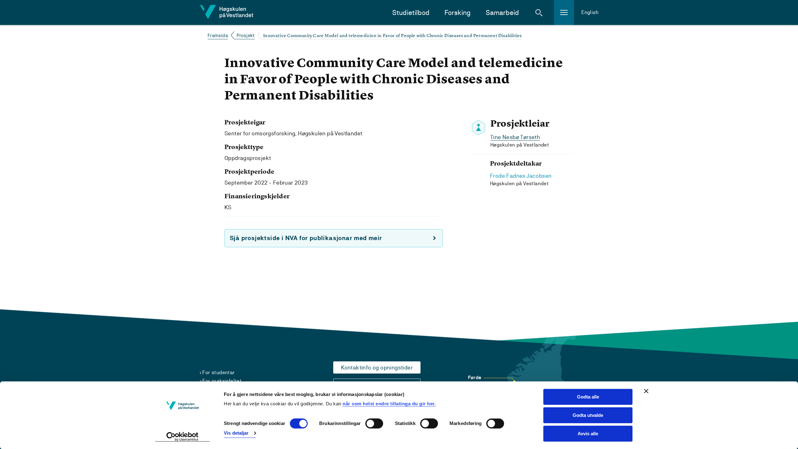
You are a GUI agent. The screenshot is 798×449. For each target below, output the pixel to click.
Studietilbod (411, 13)
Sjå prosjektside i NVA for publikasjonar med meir (306, 238)
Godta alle (588, 396)
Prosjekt (246, 35)
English (589, 12)
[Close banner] (646, 391)
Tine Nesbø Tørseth (515, 137)
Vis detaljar (236, 433)
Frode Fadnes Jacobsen (520, 175)
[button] (539, 12)
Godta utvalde (588, 415)
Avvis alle (588, 433)
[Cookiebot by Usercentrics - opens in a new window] (182, 437)
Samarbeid (502, 13)
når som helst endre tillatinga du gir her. (389, 403)
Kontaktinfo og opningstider (377, 367)
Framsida (218, 35)
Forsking (458, 13)
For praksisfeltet (222, 381)
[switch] (374, 424)
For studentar (218, 372)
